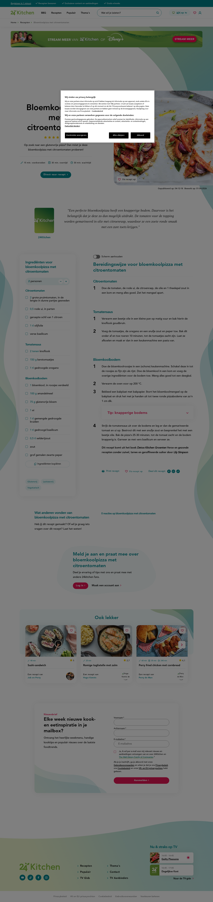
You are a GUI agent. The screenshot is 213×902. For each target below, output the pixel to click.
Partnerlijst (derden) (72, 126)
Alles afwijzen (119, 135)
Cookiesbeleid (97, 111)
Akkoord (140, 135)
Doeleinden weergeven (76, 135)
